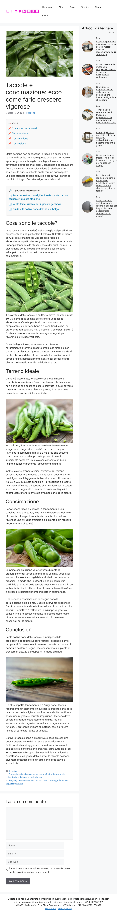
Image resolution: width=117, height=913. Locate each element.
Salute (45, 15)
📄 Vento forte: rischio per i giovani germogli (35, 204)
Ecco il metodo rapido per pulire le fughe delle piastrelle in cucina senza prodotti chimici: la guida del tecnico (106, 183)
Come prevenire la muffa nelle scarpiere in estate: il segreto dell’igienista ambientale (106, 71)
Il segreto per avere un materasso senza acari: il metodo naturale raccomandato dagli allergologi (106, 48)
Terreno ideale (20, 133)
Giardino (85, 7)
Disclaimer (50, 908)
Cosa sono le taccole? (24, 128)
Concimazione (20, 138)
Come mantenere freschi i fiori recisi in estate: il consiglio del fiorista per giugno (106, 160)
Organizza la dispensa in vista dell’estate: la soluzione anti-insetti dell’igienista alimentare (106, 93)
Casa (72, 7)
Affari (61, 7)
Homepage (47, 7)
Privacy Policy (65, 908)
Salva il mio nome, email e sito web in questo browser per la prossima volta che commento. (40, 870)
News (98, 7)
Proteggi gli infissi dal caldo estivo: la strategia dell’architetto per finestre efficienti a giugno (105, 139)
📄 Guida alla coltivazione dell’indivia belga (34, 209)
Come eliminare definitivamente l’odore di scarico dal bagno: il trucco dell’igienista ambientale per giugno (106, 208)
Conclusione (19, 143)
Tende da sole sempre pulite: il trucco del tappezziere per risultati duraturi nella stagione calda (106, 116)
